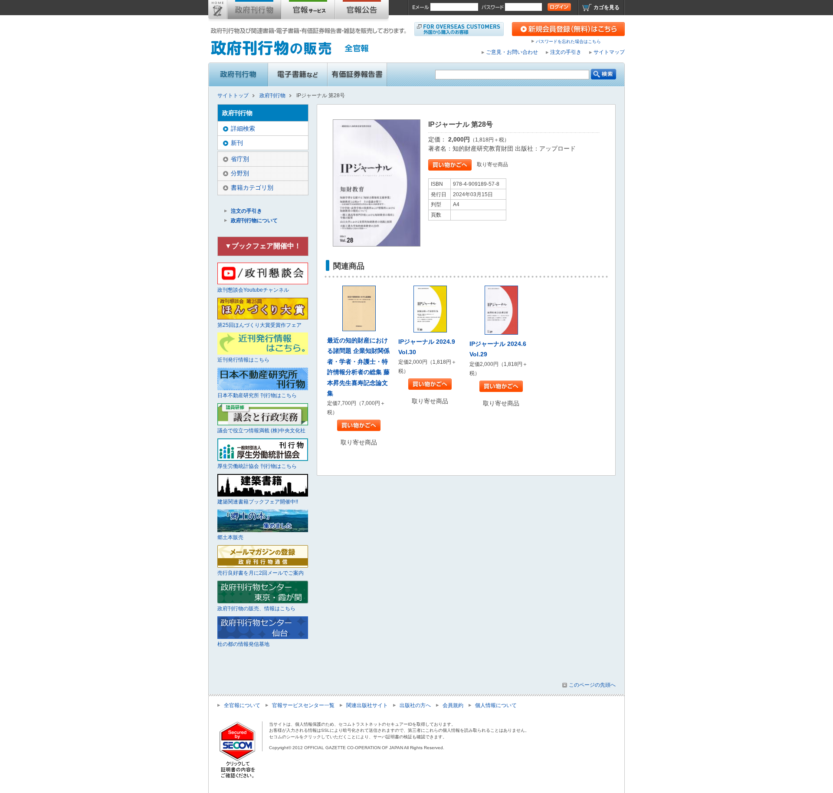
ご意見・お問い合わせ (512, 52)
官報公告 (362, 11)
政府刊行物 (254, 11)
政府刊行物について (254, 220)
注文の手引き (565, 52)
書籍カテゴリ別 (252, 187)
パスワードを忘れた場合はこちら (568, 41)
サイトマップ (609, 52)
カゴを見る (607, 7)
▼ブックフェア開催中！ (263, 246)
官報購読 (308, 11)
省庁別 (240, 158)
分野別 (240, 173)
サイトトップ (217, 11)
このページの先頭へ (592, 685)
